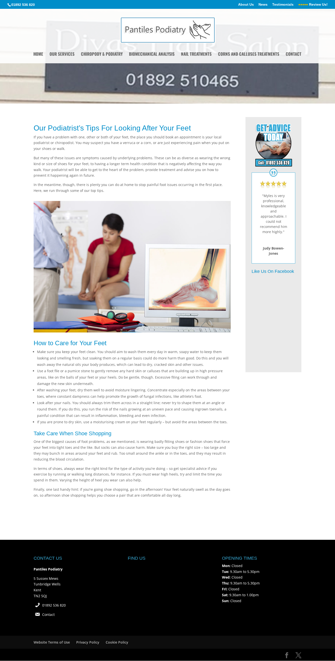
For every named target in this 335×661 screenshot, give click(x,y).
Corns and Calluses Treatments (248, 54)
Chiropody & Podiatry (102, 54)
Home (38, 54)
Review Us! (318, 4)
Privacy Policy (87, 642)
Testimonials (283, 4)
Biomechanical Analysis (152, 54)
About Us (246, 4)
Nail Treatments (196, 54)
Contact (293, 54)
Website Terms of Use (52, 642)
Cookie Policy (117, 642)
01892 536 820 (54, 605)
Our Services (62, 54)
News (263, 4)
